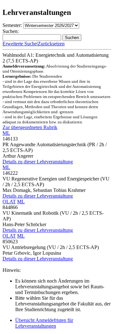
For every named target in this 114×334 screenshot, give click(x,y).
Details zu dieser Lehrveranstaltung (38, 161)
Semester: (12, 25)
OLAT (9, 201)
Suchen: (11, 31)
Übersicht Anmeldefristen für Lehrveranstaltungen (44, 323)
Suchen (72, 37)
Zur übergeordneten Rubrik (30, 127)
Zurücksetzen (51, 43)
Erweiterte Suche (20, 43)
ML (6, 133)
